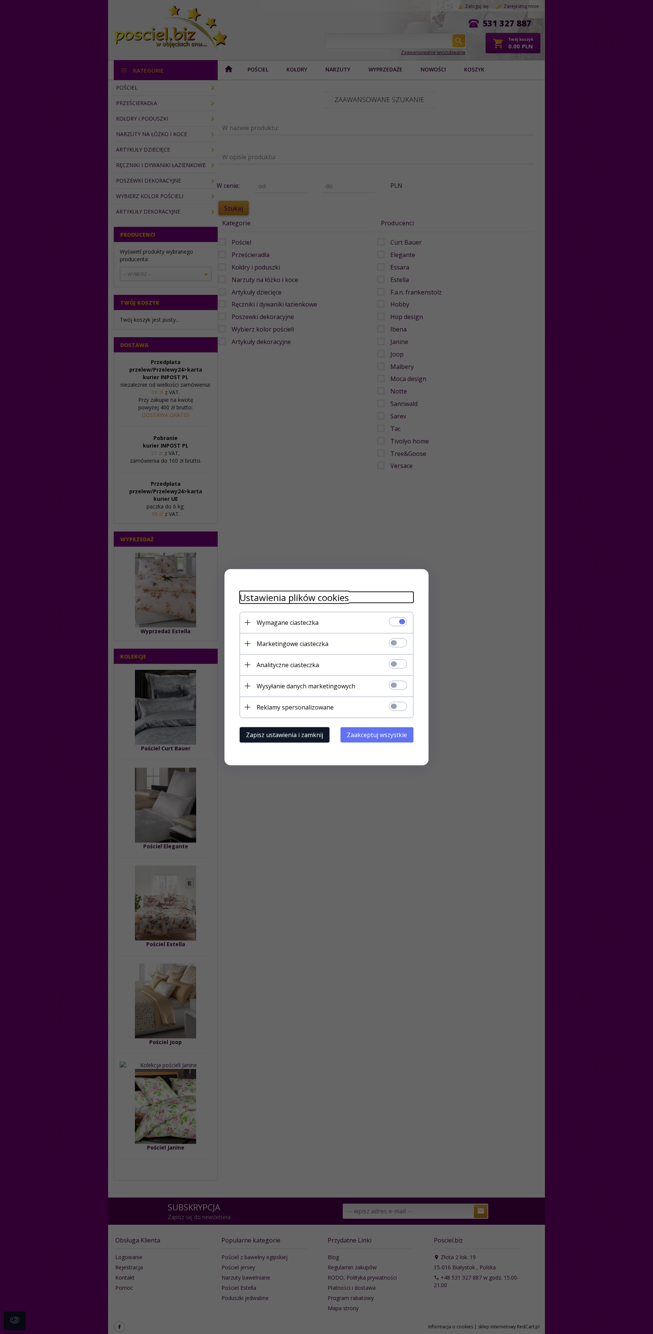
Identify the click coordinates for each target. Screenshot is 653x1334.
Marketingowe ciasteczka (292, 643)
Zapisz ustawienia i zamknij (284, 734)
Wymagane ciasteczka (288, 622)
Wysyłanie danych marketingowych (306, 686)
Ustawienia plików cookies (294, 597)
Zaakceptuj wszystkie (377, 734)
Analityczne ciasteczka (288, 664)
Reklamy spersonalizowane (295, 707)
